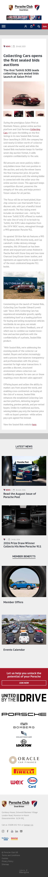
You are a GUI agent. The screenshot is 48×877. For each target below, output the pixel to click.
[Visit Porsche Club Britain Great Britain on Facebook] (7, 831)
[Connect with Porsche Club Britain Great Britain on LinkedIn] (16, 831)
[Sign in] (25, 26)
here (34, 424)
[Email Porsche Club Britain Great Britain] (21, 831)
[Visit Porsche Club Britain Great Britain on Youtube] (12, 831)
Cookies (5, 858)
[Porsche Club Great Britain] (24, 7)
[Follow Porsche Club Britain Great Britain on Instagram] (3, 831)
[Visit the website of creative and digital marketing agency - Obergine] (24, 871)
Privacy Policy (7, 861)
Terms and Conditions (11, 855)
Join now (24, 682)
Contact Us (28, 825)
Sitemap (5, 864)
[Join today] (45, 26)
